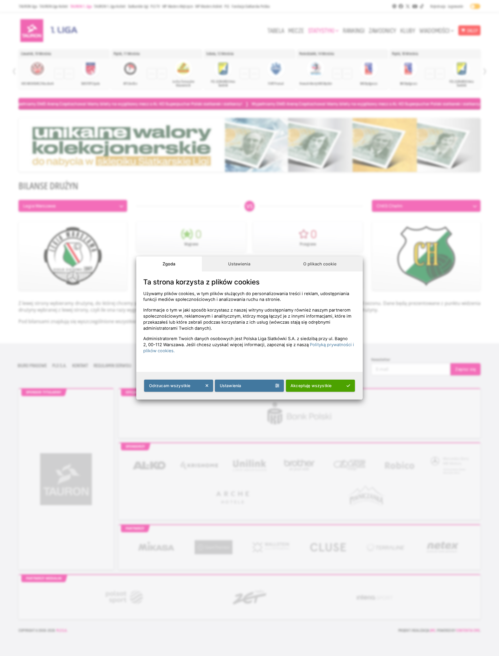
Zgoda (169, 263)
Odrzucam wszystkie (170, 385)
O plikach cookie (319, 263)
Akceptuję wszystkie (311, 385)
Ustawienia (239, 263)
